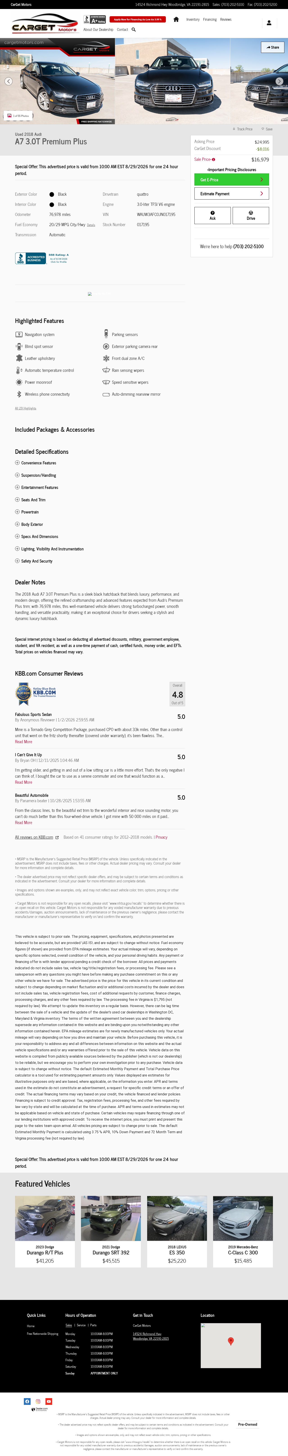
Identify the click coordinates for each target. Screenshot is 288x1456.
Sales (69, 1325)
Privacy (161, 837)
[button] (100, 462)
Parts (93, 1325)
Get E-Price (209, 179)
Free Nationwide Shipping (42, 1333)
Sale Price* (203, 159)
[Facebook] (27, 1401)
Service (81, 1325)
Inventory (193, 19)
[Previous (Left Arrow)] (9, 81)
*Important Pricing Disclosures (231, 169)
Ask (213, 218)
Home (30, 1326)
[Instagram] (38, 1401)
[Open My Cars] (267, 23)
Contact (122, 29)
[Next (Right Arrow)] (279, 81)
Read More (23, 741)
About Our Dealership (98, 29)
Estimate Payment (214, 193)
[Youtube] (48, 1401)
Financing (210, 19)
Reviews (226, 19)
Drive (251, 218)
